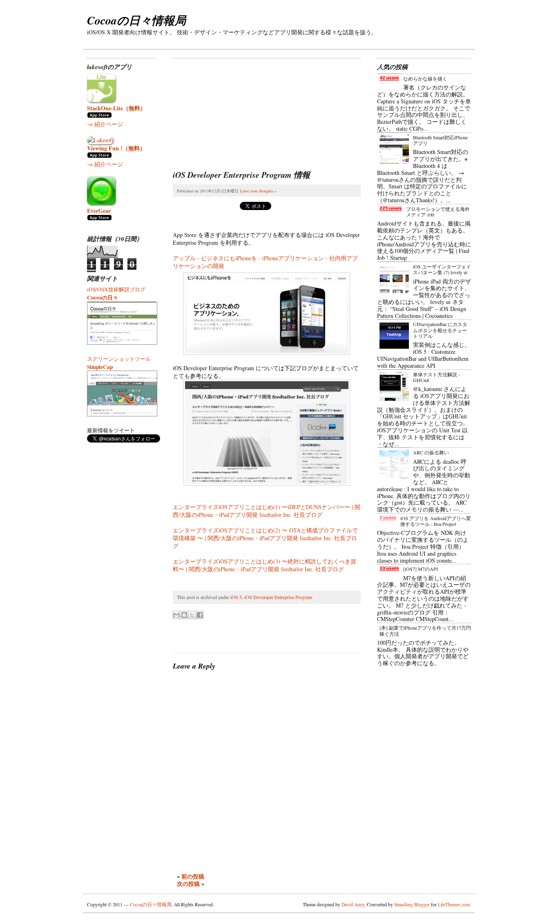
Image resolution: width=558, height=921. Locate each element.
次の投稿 (188, 883)
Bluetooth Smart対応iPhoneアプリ (440, 140)
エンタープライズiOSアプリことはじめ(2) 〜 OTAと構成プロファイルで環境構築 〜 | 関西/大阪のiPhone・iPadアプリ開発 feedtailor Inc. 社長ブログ (265, 538)
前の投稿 (192, 876)
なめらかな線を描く (425, 78)
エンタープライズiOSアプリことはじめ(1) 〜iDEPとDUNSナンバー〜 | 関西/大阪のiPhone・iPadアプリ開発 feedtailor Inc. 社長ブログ (266, 511)
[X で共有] (192, 615)
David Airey (352, 904)
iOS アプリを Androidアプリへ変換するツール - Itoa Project (435, 521)
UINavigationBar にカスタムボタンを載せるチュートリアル (440, 330)
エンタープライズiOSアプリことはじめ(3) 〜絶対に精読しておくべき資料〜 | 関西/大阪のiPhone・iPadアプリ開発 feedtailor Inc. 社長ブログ (264, 565)
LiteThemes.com (454, 904)
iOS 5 (236, 597)
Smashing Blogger (412, 904)
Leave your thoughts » (258, 191)
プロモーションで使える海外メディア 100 (438, 212)
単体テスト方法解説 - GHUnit (436, 377)
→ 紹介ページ (105, 124)
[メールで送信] (176, 615)
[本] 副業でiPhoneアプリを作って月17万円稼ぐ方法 (425, 630)
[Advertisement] (234, 109)
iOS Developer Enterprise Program (278, 597)
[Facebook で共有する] (200, 615)
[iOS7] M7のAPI (420, 569)
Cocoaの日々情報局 (136, 20)
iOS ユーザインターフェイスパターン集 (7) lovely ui (442, 269)
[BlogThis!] (184, 615)
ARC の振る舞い (431, 452)
